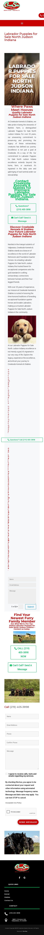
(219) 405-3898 (19, 707)
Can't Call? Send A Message (22, 219)
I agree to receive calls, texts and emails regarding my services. (22, 775)
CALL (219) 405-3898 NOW (23, 652)
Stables (7, 897)
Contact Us (8, 900)
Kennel (6, 894)
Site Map (25, 931)
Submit (30, 607)
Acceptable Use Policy (13, 803)
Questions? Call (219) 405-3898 (22, 440)
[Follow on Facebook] (19, 878)
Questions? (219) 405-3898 (23, 208)
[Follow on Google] (24, 878)
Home (6, 891)
